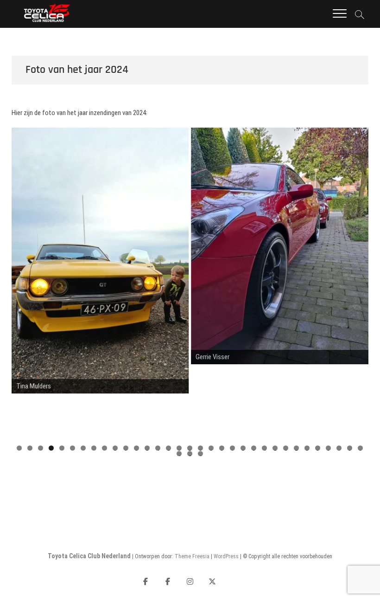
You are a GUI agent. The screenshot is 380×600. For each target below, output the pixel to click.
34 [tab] (179, 453)
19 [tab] (211, 448)
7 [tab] (83, 448)
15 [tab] (169, 448)
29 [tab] (318, 448)
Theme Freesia (192, 556)
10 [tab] (116, 448)
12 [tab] (137, 448)
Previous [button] (23, 283)
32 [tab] (350, 448)
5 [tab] (61, 448)
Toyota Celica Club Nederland (89, 556)
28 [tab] (307, 448)
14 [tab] (158, 448)
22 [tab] (243, 448)
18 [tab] (201, 448)
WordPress (226, 556)
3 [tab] (40, 448)
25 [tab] (275, 448)
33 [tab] (361, 448)
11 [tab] (126, 448)
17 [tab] (190, 448)
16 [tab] (179, 448)
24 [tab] (265, 448)
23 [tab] (254, 448)
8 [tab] (93, 448)
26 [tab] (286, 448)
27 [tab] (297, 448)
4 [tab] (51, 448)
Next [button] (357, 283)
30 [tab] (329, 448)
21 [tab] (233, 448)
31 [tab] (339, 448)
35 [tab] (190, 453)
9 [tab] (104, 448)
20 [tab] (222, 448)
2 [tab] (29, 448)
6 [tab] (72, 448)
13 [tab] (148, 448)
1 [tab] (19, 448)
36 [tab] (201, 453)
